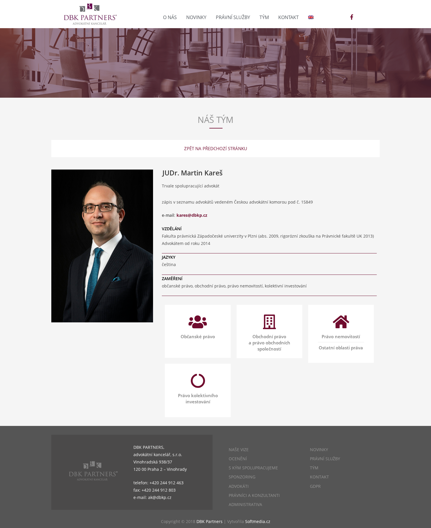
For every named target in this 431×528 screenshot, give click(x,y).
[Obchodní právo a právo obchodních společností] (269, 321)
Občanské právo (198, 336)
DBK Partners (209, 521)
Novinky (196, 17)
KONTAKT (319, 477)
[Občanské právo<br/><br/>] (198, 321)
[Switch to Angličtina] (310, 17)
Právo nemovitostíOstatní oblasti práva (341, 342)
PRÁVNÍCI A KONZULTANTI (254, 495)
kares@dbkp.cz (192, 215)
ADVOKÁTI (239, 486)
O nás (170, 17)
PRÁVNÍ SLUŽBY (325, 458)
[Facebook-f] (351, 17)
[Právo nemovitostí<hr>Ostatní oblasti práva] (341, 321)
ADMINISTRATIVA (245, 504)
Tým (264, 17)
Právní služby (233, 17)
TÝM (314, 468)
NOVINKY (319, 449)
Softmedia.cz (257, 521)
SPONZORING (242, 477)
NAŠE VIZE (239, 449)
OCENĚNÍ (238, 458)
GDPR (315, 486)
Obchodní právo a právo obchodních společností (269, 343)
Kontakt (288, 17)
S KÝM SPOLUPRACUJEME (253, 468)
